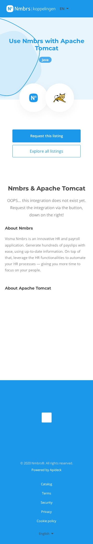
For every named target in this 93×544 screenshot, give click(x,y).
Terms (46, 493)
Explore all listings (46, 151)
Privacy (46, 511)
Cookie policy (46, 521)
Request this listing (46, 135)
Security (47, 502)
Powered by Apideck (46, 470)
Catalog (46, 484)
